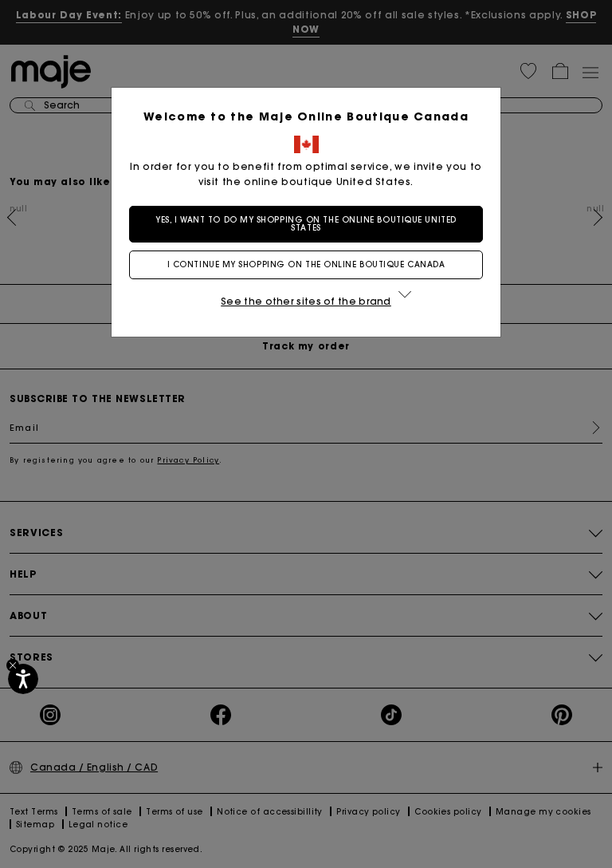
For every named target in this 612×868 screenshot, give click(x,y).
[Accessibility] (23, 679)
